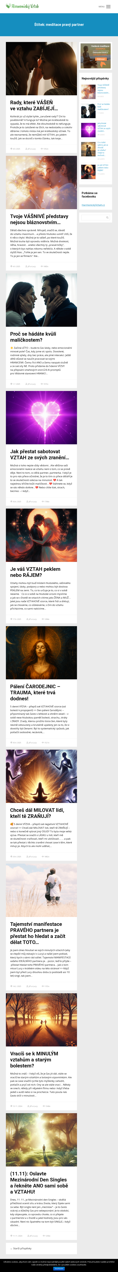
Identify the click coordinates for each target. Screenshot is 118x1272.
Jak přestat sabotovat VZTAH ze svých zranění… (39, 455)
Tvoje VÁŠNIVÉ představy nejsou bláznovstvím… (39, 219)
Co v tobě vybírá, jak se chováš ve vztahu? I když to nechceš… (103, 149)
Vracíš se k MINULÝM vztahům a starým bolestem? (34, 1060)
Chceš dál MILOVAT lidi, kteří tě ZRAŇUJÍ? (37, 813)
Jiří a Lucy (32, 148)
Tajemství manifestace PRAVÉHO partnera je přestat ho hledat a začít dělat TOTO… (37, 933)
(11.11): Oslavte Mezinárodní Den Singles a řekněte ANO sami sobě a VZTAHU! (39, 1183)
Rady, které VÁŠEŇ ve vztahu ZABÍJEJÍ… (34, 106)
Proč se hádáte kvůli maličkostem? (33, 337)
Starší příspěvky (21, 1248)
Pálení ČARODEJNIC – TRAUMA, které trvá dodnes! (35, 693)
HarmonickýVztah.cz (93, 205)
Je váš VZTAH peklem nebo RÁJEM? (35, 572)
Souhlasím (59, 1269)
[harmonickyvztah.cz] (22, 7)
